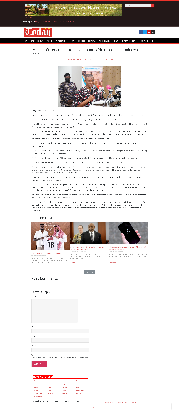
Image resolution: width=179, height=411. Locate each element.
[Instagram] (153, 32)
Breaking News (37, 41)
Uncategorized (52, 381)
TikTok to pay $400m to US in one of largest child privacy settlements (127, 248)
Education (143, 41)
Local (77, 387)
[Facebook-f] (141, 32)
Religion (64, 384)
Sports (72, 41)
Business (81, 41)
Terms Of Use (122, 403)
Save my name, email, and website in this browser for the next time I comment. (60, 358)
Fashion (64, 390)
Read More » (35, 266)
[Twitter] (145, 32)
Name (33, 327)
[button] (89, 272)
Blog (49, 396)
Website (34, 345)
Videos (154, 41)
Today (25, 41)
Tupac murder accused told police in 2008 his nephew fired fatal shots (87, 248)
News (49, 387)
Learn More (28, 17)
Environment (80, 390)
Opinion (36, 387)
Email (33, 336)
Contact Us (135, 403)
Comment (35, 296)
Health (116, 41)
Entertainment (128, 41)
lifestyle (36, 390)
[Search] (152, 5)
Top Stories (60, 41)
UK (62, 381)
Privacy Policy (108, 403)
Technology (104, 41)
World (50, 41)
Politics (78, 384)
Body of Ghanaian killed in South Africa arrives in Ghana (56, 22)
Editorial (92, 41)
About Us (96, 403)
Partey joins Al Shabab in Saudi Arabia (46, 253)
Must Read (65, 387)
